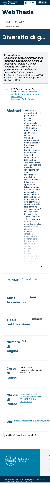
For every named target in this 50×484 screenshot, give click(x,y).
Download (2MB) (19, 99)
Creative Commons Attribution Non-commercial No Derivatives (25, 94)
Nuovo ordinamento (29, 394)
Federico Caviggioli (16, 75)
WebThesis (18, 12)
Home (7, 21)
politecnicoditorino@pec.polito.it (16, 483)
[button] (4, 435)
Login (31, 3)
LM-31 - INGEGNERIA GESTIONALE (31, 399)
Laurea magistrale (28, 396)
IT (43, 2)
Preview (31, 99)
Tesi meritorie (12, 26)
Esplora (19, 21)
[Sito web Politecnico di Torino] (12, 3)
